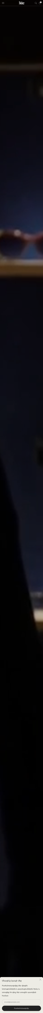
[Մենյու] (3, 3)
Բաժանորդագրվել (21, 1008)
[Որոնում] (36, 3)
